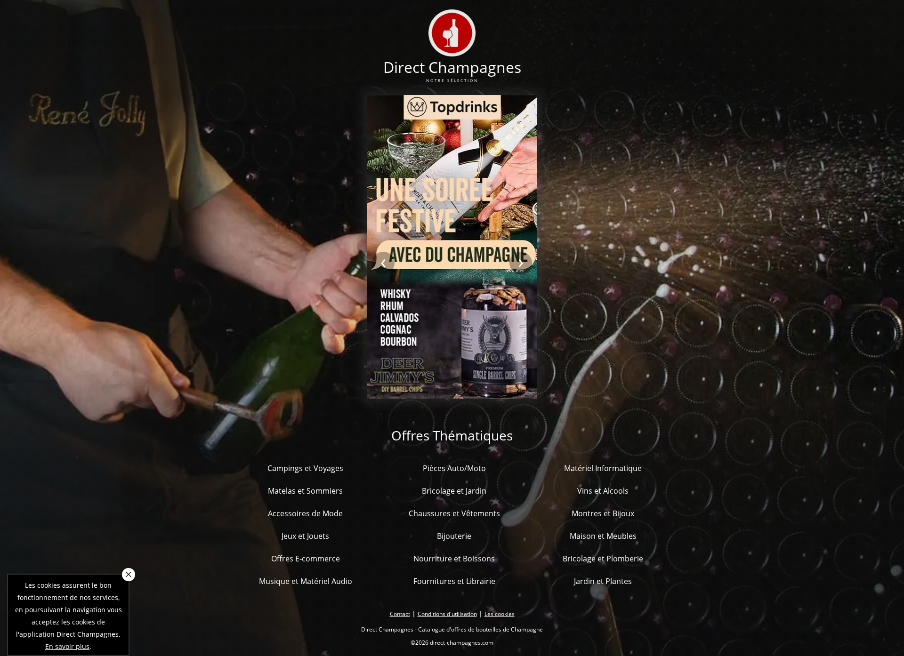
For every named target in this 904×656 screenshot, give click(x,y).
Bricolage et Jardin (454, 491)
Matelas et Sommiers (305, 491)
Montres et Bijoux (603, 513)
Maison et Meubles (603, 536)
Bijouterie (454, 536)
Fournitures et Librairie (454, 581)
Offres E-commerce (305, 558)
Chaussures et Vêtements (454, 513)
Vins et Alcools (603, 491)
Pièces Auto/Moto (454, 468)
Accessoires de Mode (305, 513)
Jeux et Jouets (305, 536)
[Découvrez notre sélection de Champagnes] (452, 50)
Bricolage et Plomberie (603, 558)
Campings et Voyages (305, 468)
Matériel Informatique (603, 468)
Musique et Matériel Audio (305, 581)
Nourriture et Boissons (454, 558)
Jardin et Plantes (603, 581)
